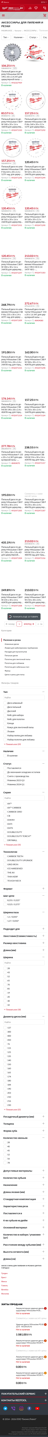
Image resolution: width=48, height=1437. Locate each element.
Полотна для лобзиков (14, 663)
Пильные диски (11, 655)
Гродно (4, 1273)
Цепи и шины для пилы (15, 674)
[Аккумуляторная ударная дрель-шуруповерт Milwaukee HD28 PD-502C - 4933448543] (8, 1362)
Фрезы (7, 671)
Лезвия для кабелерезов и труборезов (21, 648)
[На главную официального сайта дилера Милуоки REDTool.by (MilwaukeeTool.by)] (13, 8)
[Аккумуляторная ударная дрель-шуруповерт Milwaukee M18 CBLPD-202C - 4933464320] (8, 1313)
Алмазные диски (12, 644)
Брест (3, 1277)
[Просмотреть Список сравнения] (30, 8)
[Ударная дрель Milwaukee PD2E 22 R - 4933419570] (8, 1329)
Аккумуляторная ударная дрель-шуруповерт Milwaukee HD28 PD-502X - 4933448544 (30, 1341)
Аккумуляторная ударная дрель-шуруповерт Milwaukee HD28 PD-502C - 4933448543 (30, 1358)
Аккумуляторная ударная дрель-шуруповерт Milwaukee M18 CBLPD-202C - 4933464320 (30, 1309)
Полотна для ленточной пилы (17, 659)
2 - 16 (40, 624)
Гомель (4, 1285)
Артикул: (4, 83)
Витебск (4, 1289)
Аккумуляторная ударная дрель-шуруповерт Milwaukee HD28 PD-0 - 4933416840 (30, 1374)
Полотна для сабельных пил (17, 667)
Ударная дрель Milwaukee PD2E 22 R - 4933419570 (30, 1325)
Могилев (5, 1293)
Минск (4, 1281)
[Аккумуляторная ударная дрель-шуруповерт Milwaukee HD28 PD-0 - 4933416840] (8, 1378)
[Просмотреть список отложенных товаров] (36, 8)
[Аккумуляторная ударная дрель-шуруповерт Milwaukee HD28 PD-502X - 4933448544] (8, 1346)
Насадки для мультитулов (16, 652)
